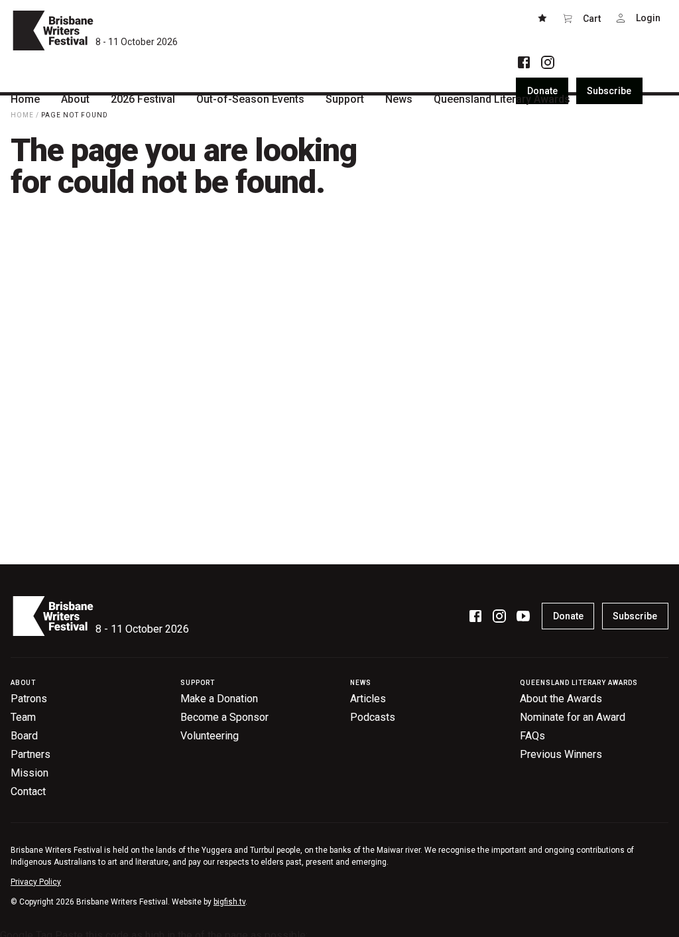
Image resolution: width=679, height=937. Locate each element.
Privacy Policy (36, 882)
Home (22, 115)
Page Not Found (74, 115)
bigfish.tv (229, 901)
